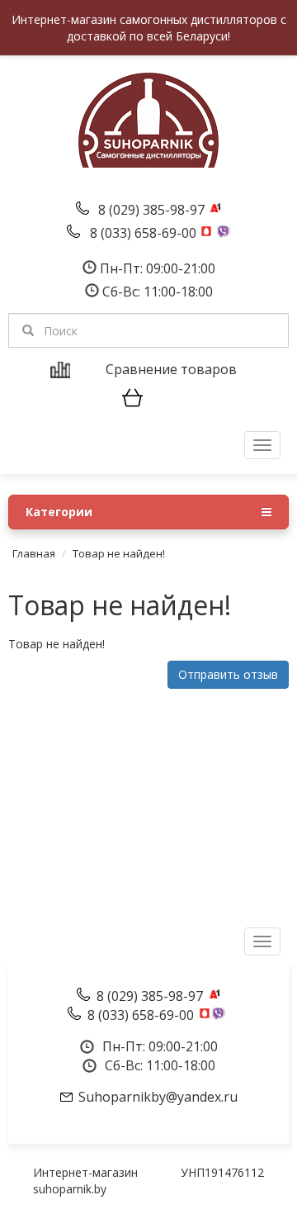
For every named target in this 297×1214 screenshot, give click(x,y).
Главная (33, 553)
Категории (59, 511)
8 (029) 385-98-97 (153, 210)
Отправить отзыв (228, 674)
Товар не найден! (119, 553)
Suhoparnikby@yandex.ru (158, 1097)
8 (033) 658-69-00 (145, 233)
